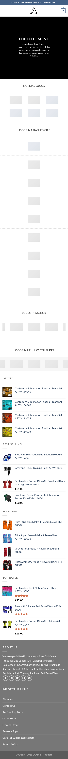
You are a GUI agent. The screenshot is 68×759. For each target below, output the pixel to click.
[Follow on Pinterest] (29, 678)
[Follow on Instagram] (11, 678)
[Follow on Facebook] (5, 678)
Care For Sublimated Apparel (18, 737)
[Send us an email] (23, 678)
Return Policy (10, 744)
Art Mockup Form (12, 712)
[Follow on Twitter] (17, 678)
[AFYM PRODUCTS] (34, 11)
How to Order (10, 724)
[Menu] (4, 11)
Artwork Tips (10, 731)
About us (7, 699)
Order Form (9, 718)
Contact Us (8, 705)
